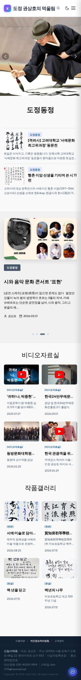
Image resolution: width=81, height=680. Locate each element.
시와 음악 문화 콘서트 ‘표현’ (33, 281)
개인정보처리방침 (39, 640)
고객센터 (59, 640)
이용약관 (20, 640)
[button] (33, 334)
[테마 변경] (67, 8)
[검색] (58, 8)
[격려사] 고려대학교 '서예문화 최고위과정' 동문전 (51, 142)
